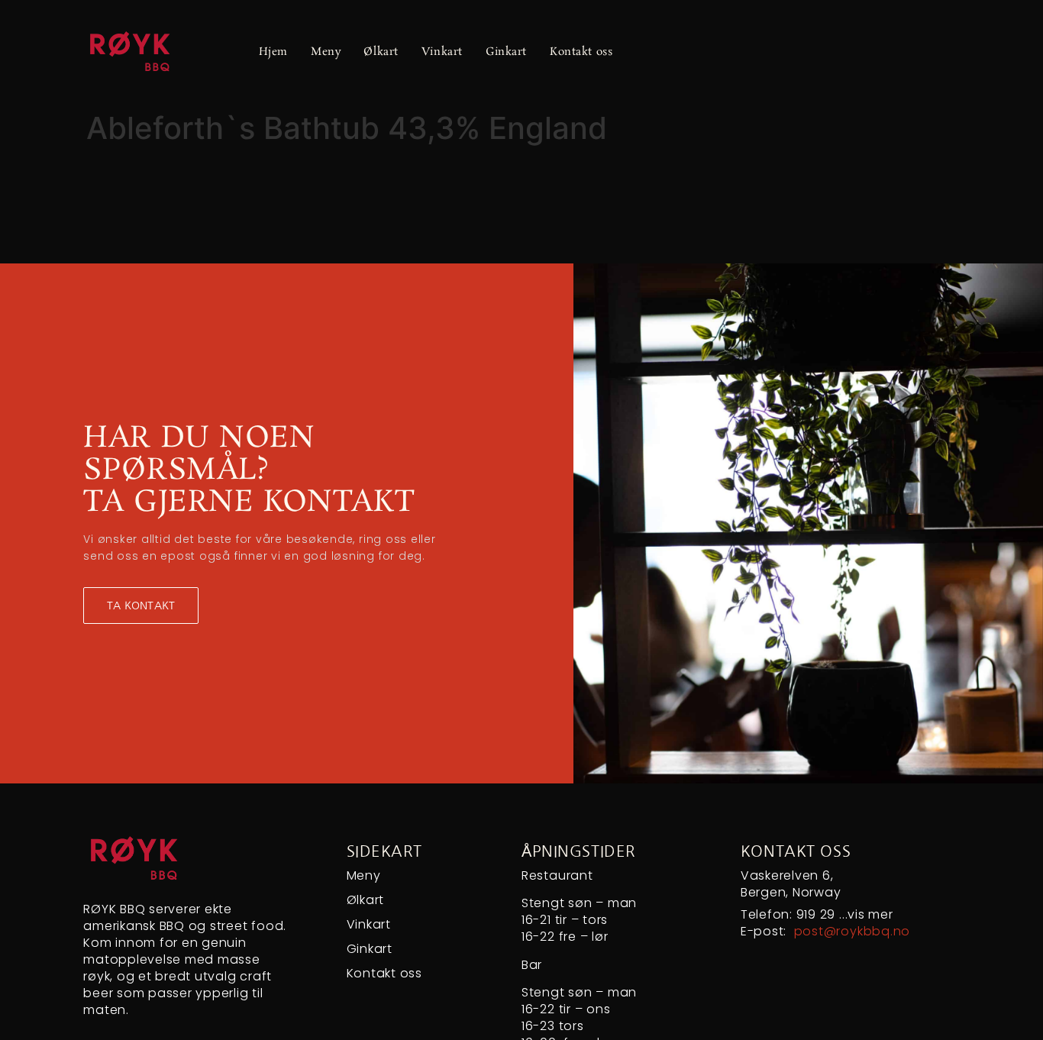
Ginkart (506, 52)
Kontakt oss (581, 52)
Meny (326, 52)
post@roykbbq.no (852, 931)
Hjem (273, 52)
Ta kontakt (141, 605)
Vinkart (442, 52)
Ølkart (380, 52)
